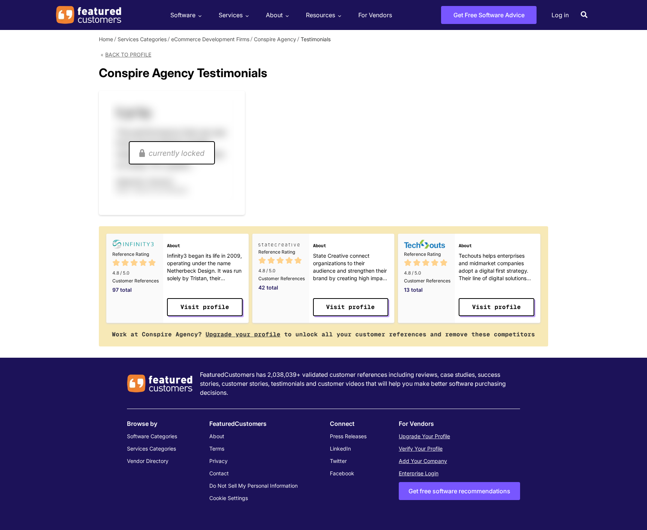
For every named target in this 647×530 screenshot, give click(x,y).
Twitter (338, 461)
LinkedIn (340, 448)
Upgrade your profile (243, 334)
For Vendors (375, 15)
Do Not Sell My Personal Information (253, 485)
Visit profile (204, 307)
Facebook (342, 473)
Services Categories (142, 39)
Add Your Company (423, 461)
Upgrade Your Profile (424, 436)
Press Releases (348, 436)
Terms (216, 448)
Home (106, 39)
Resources (320, 15)
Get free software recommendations (459, 491)
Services (231, 15)
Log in (560, 15)
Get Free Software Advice (489, 15)
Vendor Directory (147, 461)
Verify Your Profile (421, 448)
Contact (219, 473)
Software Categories (152, 436)
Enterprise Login (418, 473)
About (274, 15)
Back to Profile (128, 54)
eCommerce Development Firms (210, 39)
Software (182, 15)
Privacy (218, 461)
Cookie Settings (228, 498)
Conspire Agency (275, 39)
